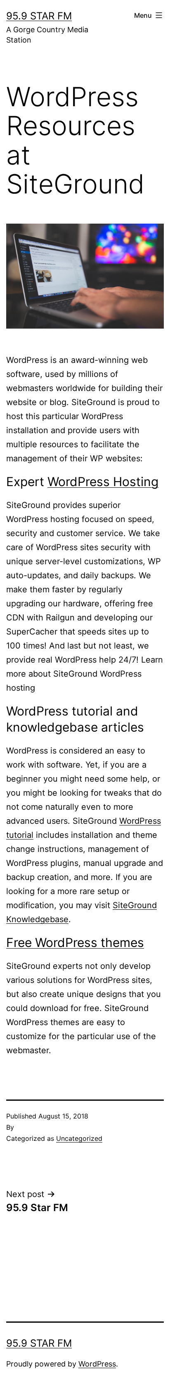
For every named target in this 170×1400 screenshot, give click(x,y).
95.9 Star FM (39, 16)
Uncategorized (79, 1138)
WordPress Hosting (102, 481)
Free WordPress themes (75, 942)
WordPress (97, 1363)
